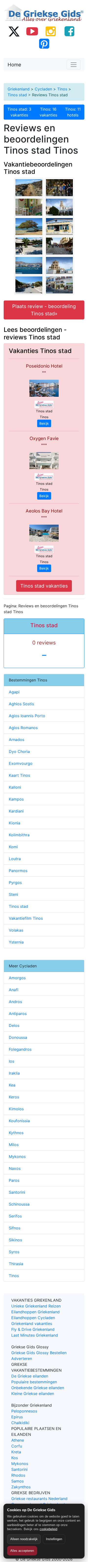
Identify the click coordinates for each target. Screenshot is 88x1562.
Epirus (17, 1416)
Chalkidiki (20, 1422)
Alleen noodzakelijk (24, 1539)
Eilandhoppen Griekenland (35, 1311)
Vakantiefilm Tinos (26, 918)
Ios (11, 1061)
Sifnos (14, 1228)
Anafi (13, 989)
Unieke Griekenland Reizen (36, 1306)
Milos (14, 1144)
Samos (17, 1481)
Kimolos (16, 1108)
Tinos (62, 89)
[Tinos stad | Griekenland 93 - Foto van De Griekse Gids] (59, 226)
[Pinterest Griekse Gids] (44, 43)
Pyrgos (15, 882)
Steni (13, 894)
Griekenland (19, 89)
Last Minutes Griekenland (34, 1335)
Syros (14, 1251)
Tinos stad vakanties (44, 586)
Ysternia (16, 942)
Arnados (16, 739)
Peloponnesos (24, 1411)
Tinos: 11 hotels (73, 112)
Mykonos (17, 1156)
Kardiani (16, 811)
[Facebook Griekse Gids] (69, 31)
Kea (12, 1085)
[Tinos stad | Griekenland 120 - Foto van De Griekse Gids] (29, 265)
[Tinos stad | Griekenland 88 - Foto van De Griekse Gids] (29, 284)
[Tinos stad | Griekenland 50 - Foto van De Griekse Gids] (29, 245)
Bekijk (44, 423)
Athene (17, 1440)
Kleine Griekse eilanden (32, 1393)
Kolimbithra (19, 834)
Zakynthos (21, 1486)
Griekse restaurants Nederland (39, 1498)
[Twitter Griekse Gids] (14, 31)
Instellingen (54, 1539)
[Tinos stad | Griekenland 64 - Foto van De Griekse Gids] (59, 284)
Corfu (16, 1446)
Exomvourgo (21, 763)
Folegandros (20, 1049)
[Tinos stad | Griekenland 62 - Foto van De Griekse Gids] (29, 206)
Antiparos (18, 1013)
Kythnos (16, 1132)
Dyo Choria (19, 751)
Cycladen (43, 89)
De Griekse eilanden (29, 1376)
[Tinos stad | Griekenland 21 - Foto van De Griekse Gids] (59, 206)
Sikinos (15, 1239)
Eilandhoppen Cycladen (33, 1317)
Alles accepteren (22, 1551)
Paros (14, 1180)
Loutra (15, 858)
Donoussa (18, 1037)
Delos (14, 1025)
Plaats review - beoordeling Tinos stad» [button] (44, 310)
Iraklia (14, 1073)
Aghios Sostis (21, 703)
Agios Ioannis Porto (27, 715)
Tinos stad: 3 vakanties (19, 112)
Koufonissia (19, 1120)
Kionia (14, 823)
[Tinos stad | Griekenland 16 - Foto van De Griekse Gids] (59, 187)
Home (14, 65)
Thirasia (16, 1263)
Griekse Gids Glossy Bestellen (38, 1352)
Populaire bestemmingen (34, 1381)
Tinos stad (17, 94)
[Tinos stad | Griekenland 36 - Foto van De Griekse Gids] (59, 245)
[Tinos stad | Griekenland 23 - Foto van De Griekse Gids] (59, 265)
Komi (13, 846)
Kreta (16, 1451)
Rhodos (18, 1475)
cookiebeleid (48, 1529)
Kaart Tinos (19, 775)
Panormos (18, 870)
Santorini (17, 1192)
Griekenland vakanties (31, 1323)
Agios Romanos (23, 727)
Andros (15, 1001)
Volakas (16, 930)
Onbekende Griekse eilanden (37, 1387)
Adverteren (21, 1358)
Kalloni (15, 787)
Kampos (16, 799)
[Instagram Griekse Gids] (51, 31)
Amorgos (17, 977)
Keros (14, 1096)
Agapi (14, 691)
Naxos (15, 1168)
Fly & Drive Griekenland (33, 1329)
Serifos (15, 1216)
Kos (14, 1457)
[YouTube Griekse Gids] (32, 31)
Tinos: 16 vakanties (48, 112)
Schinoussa (19, 1204)
